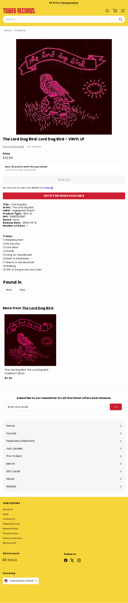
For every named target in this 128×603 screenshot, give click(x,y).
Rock (9, 289)
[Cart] (115, 11)
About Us (8, 509)
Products (20, 30)
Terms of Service (12, 538)
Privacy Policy (10, 533)
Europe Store (70, 2)
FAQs (5, 514)
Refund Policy (10, 528)
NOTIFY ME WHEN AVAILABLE (64, 196)
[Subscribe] (116, 407)
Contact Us (9, 518)
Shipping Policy (11, 523)
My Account (9, 542)
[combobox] (64, 19)
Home (7, 30)
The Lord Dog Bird (13, 146)
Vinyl (22, 289)
